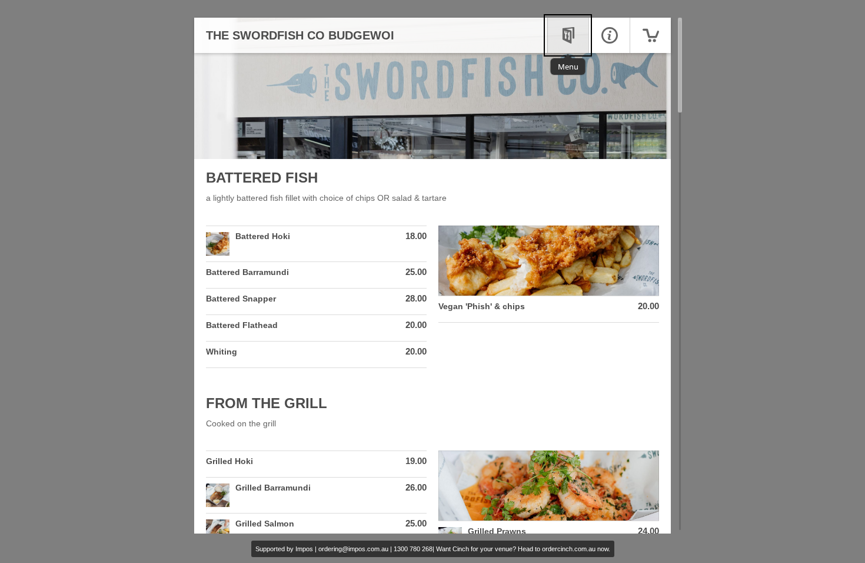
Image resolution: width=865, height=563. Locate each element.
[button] (316, 244)
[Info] (609, 35)
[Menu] (567, 35)
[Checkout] (650, 35)
